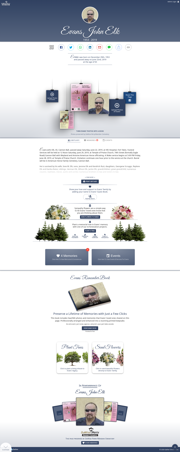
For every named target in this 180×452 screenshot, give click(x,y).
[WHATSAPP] (80, 47)
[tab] (73, 140)
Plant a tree (90, 231)
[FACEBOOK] (61, 47)
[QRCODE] (52, 47)
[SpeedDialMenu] (175, 447)
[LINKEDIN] (90, 47)
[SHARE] (119, 47)
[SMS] (109, 47)
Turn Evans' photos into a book (90, 131)
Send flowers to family (90, 217)
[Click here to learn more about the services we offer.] (90, 432)
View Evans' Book (90, 328)
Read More (90, 177)
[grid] (90, 105)
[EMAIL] (99, 47)
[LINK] (128, 47)
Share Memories (91, 443)
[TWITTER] (71, 47)
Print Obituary (91, 181)
